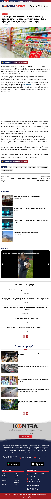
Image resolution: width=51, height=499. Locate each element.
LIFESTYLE (16, 480)
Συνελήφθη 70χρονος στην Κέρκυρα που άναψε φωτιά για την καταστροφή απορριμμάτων (31, 221)
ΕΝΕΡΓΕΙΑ (4, 484)
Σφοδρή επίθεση (3, 181)
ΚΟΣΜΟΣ (16, 473)
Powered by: (23, 497)
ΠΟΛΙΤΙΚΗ (4, 473)
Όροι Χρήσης (22, 494)
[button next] (27, 336)
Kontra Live (6, 1)
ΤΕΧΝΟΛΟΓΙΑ (17, 482)
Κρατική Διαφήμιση (41, 494)
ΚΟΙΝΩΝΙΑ (4, 475)
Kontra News (35, 449)
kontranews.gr (20, 445)
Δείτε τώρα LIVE (25, 436)
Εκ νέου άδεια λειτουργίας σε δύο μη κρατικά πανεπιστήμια (27, 196)
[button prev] (24, 336)
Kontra (10, 449)
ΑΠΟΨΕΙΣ (16, 484)
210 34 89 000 (32, 476)
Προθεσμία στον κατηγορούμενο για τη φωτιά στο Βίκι (26, 232)
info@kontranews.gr (34, 479)
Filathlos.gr (10, 452)
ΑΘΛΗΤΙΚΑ (16, 475)
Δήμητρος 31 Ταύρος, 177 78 (36, 473)
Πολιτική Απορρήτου (31, 494)
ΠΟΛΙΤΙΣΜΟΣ (17, 479)
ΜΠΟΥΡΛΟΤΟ (5, 477)
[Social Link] (31, 6)
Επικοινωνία (15, 494)
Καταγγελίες (12, 1)
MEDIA (15, 477)
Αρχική (2, 1)
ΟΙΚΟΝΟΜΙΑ (4, 480)
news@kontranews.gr (34, 481)
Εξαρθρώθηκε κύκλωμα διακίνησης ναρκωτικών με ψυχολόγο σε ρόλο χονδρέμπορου (30, 209)
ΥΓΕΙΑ (3, 482)
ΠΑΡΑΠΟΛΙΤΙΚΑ (5, 479)
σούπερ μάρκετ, (27, 84)
